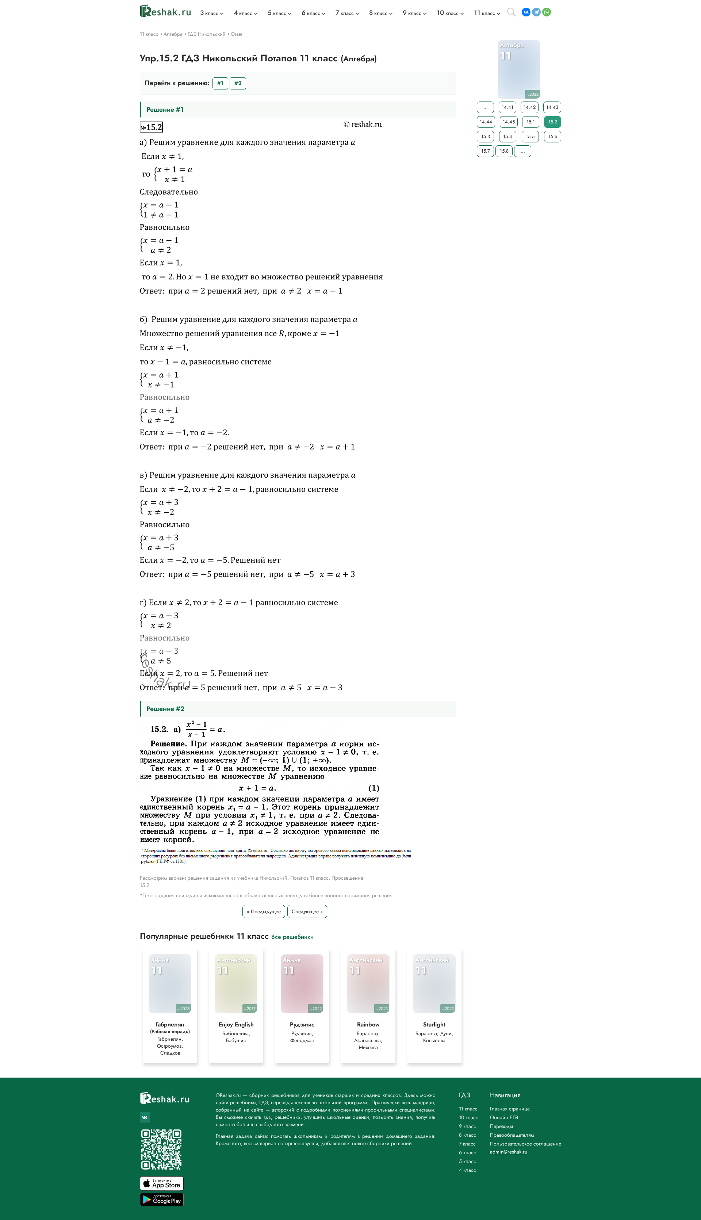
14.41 (507, 107)
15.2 (552, 121)
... (485, 107)
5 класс (467, 1161)
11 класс (468, 1108)
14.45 (509, 121)
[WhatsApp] (546, 12)
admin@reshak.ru (508, 1151)
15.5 (530, 136)
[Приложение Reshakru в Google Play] (162, 1204)
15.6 (552, 136)
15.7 (485, 151)
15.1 (530, 121)
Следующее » (307, 911)
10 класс (468, 1117)
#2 (237, 83)
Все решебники (292, 936)
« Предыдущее (264, 911)
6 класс (467, 1152)
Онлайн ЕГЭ (504, 1117)
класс (209, 13)
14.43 (552, 107)
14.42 (530, 107)
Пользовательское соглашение (525, 1143)
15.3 (485, 136)
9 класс (467, 1126)
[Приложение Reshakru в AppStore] (162, 1189)
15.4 (507, 136)
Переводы (501, 1126)
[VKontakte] (526, 12)
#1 (220, 83)
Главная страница (510, 1108)
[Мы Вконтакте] (145, 1117)
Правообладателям (512, 1135)
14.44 (486, 121)
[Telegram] (536, 12)
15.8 (504, 151)
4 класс (467, 1170)
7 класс (467, 1143)
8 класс (467, 1135)
